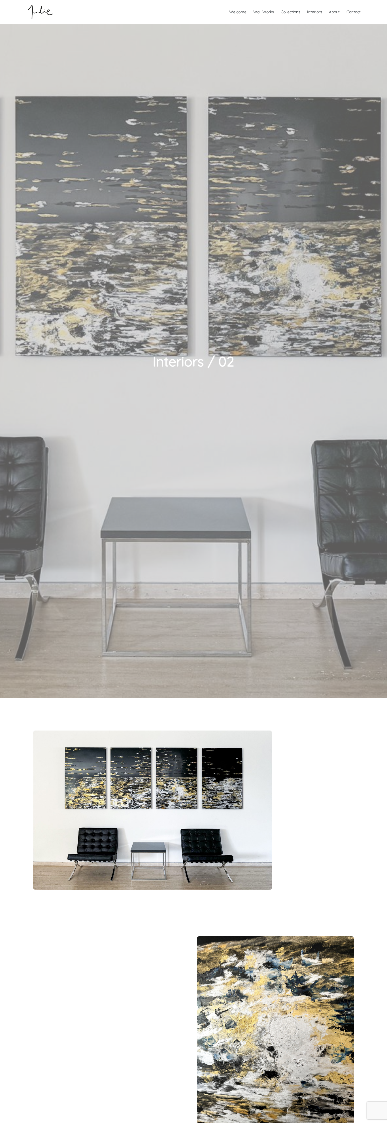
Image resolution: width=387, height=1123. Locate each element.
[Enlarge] (264, 738)
